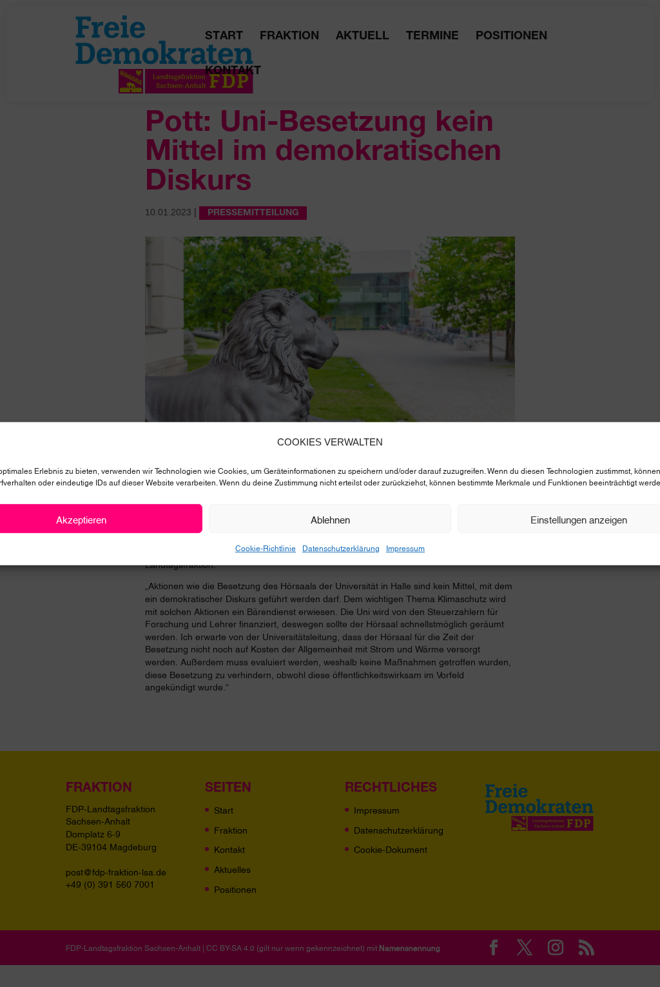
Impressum (405, 547)
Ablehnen (330, 518)
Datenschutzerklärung (341, 547)
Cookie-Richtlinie (265, 547)
